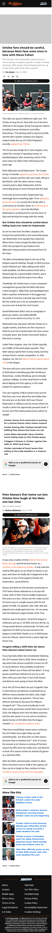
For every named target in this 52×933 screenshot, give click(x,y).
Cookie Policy (31, 903)
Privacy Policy (31, 898)
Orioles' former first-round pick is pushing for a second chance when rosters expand (25, 421)
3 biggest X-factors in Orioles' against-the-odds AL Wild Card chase (25, 442)
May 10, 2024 (34, 318)
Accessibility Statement (36, 907)
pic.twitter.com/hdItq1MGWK (22, 315)
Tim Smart (10, 72)
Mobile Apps (8, 894)
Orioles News (15, 474)
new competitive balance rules (25, 723)
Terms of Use (8, 903)
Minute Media (14, 918)
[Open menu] (3, 3)
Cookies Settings (33, 912)
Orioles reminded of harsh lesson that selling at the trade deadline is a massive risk (25, 451)
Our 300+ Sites (32, 889)
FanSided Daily (32, 894)
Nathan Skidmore (13, 510)
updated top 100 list (20, 144)
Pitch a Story (8, 898)
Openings (29, 885)
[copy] (17, 76)
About (5, 885)
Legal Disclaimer (10, 907)
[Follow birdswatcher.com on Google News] (46, 464)
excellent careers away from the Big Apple (22, 772)
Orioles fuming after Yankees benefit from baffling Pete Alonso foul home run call (25, 428)
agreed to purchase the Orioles (34, 174)
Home (4, 474)
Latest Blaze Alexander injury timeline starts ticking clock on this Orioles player (25, 435)
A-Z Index (6, 912)
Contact (6, 889)
